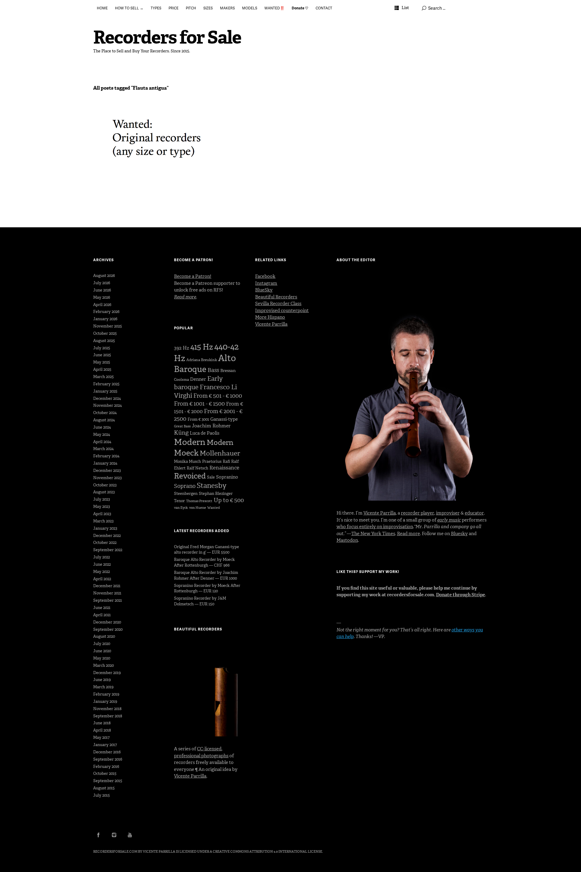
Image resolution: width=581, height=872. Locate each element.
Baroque (190, 369)
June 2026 (102, 290)
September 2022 (107, 549)
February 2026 (106, 311)
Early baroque (198, 382)
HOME (102, 8)
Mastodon (347, 540)
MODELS (249, 8)
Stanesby (211, 485)
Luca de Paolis (204, 433)
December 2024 (107, 398)
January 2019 (105, 701)
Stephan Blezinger (216, 493)
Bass (213, 370)
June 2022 (102, 564)
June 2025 (102, 354)
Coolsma (181, 379)
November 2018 (107, 708)
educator (474, 513)
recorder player (417, 513)
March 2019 (103, 686)
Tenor (179, 500)
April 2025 (102, 369)
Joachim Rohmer (211, 426)
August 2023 (104, 492)
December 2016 (107, 752)
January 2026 (105, 318)
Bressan (228, 370)
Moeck (186, 453)
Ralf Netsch (197, 468)
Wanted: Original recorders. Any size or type (150, 111)
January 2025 (105, 391)
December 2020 (107, 622)
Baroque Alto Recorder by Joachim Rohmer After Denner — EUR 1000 (206, 575)
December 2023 (107, 470)
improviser (448, 513)
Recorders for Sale (167, 37)
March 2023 (103, 521)
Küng (181, 432)
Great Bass (182, 426)
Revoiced (190, 476)
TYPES (156, 8)
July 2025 (101, 347)
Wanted (213, 507)
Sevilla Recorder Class (278, 304)
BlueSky (264, 290)
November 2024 (107, 405)
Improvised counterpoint (282, 311)
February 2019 (106, 694)
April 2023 (102, 513)
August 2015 (104, 788)
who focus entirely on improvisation (374, 527)
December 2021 (106, 585)
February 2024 (106, 456)
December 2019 (107, 672)
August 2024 (104, 420)
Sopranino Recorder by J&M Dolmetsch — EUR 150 (200, 601)
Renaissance (224, 467)
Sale (211, 477)
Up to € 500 (229, 500)
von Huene (197, 507)
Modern (189, 442)
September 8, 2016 (114, 118)
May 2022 (101, 571)
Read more (408, 534)
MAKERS (227, 8)
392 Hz (181, 348)
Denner (198, 379)
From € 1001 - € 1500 (199, 403)
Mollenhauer (220, 453)
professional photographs (201, 756)
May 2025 (101, 362)
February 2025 (106, 384)
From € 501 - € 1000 (217, 396)
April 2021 (102, 614)
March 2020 (103, 665)
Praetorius (212, 461)
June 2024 (102, 427)
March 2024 (103, 448)
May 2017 (101, 737)
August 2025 (104, 340)
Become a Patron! (192, 276)
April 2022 (102, 578)
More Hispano (270, 317)
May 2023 (101, 506)
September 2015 (107, 780)
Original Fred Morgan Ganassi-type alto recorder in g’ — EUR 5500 (206, 549)
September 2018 (107, 716)
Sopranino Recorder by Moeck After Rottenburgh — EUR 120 (207, 588)
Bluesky (459, 534)
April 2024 (102, 441)
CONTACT (324, 8)
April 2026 (102, 304)
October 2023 (105, 485)
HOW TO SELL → (129, 8)
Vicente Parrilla (190, 776)
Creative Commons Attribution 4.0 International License (267, 851)
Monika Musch (187, 461)
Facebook (265, 276)
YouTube (129, 834)
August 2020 (104, 636)
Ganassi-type (224, 419)
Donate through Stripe (460, 595)
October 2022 (105, 542)
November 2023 (107, 477)
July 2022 (101, 557)
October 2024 (105, 412)
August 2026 (104, 275)
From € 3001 (198, 419)
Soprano (184, 486)
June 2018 (102, 723)
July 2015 (101, 795)
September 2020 (108, 629)
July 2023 (101, 499)
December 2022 (107, 535)
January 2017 (105, 744)
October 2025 (105, 333)
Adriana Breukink (201, 359)
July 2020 (101, 643)
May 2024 (101, 434)
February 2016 (106, 766)
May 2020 (101, 658)
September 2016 (107, 759)
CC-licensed (209, 749)
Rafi (226, 461)
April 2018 (102, 730)
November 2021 (107, 593)
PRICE (174, 8)
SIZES (208, 8)
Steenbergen (186, 493)
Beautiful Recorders (276, 297)
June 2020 (102, 650)
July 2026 (101, 282)
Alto (227, 358)
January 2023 (105, 528)
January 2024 (105, 463)
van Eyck (181, 507)
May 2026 (101, 297)
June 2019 (102, 679)
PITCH (191, 8)
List (405, 8)
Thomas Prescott (199, 501)
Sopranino (227, 477)
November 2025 (107, 326)
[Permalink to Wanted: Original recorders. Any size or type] (155, 149)
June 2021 (101, 607)
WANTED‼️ (274, 8)
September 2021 (107, 600)
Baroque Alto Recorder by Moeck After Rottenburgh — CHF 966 (204, 562)
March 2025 (103, 376)
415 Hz (201, 347)
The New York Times (373, 534)
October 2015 (105, 773)
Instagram (266, 283)
